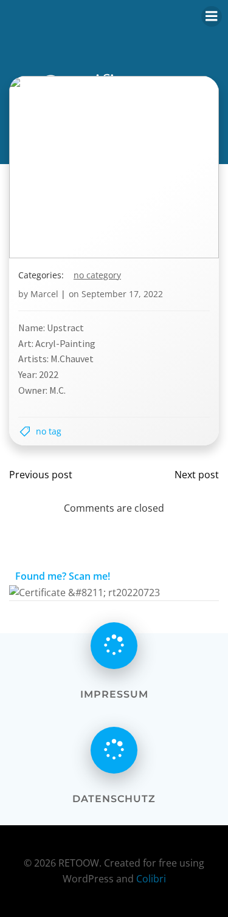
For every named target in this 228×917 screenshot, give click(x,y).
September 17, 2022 (122, 294)
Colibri (151, 878)
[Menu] (211, 16)
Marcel (44, 294)
